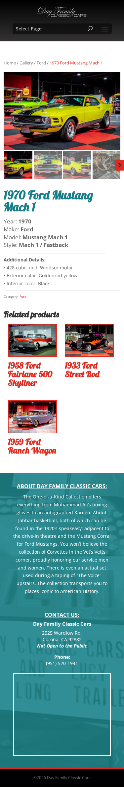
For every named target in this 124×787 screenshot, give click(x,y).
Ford (41, 63)
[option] (62, 110)
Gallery (26, 63)
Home (10, 63)
